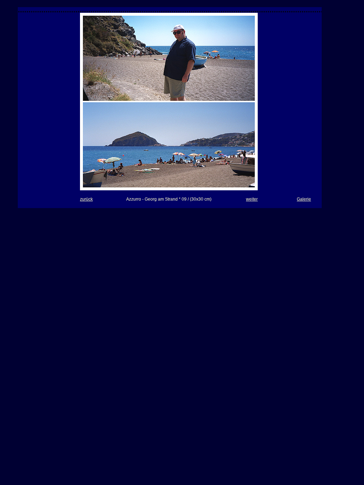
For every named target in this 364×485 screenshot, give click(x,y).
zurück (86, 199)
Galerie (304, 199)
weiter (252, 199)
